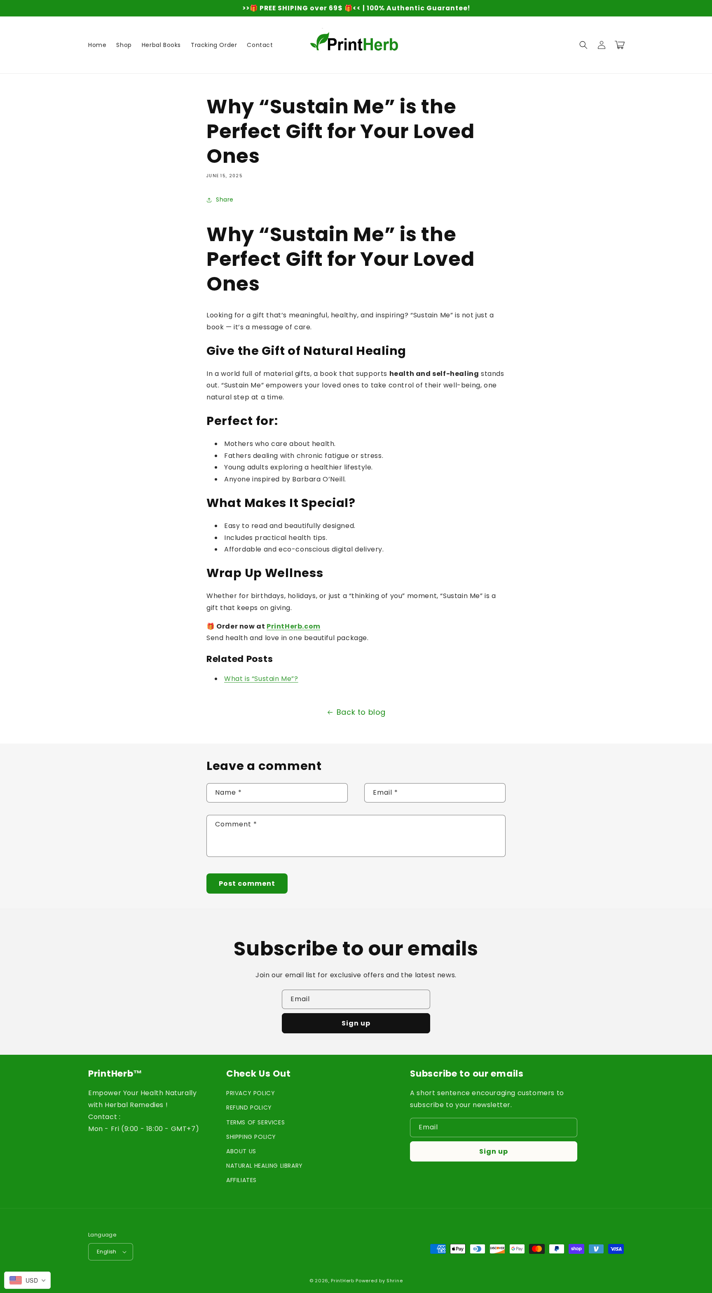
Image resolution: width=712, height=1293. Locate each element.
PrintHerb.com (294, 626)
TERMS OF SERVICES (255, 1122)
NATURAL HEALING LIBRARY (264, 1166)
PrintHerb (342, 1280)
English (107, 1251)
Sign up (356, 1023)
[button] (583, 45)
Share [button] (225, 199)
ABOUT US (241, 1151)
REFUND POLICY (249, 1107)
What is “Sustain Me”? (261, 678)
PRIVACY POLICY (250, 1093)
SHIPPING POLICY (251, 1137)
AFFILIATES (241, 1180)
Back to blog (361, 712)
